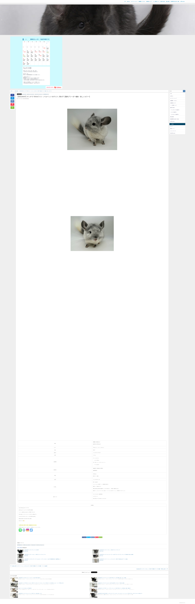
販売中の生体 (163, 1)
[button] (1, 20)
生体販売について (149, 1)
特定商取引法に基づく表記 (175, 1)
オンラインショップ (134, 1)
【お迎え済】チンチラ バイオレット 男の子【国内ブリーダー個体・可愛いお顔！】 (151, 568)
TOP (125, 1)
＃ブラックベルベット (39, 94)
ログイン (171, 126)
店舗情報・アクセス (142, 1)
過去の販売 (168, 1)
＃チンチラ (24, 94)
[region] (97, 19)
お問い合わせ (182, 1)
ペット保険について (156, 1)
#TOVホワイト (46, 94)
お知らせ (128, 1)
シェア (12, 95)
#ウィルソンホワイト (31, 94)
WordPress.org (172, 133)
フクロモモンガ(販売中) (175, 114)
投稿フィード (172, 128)
